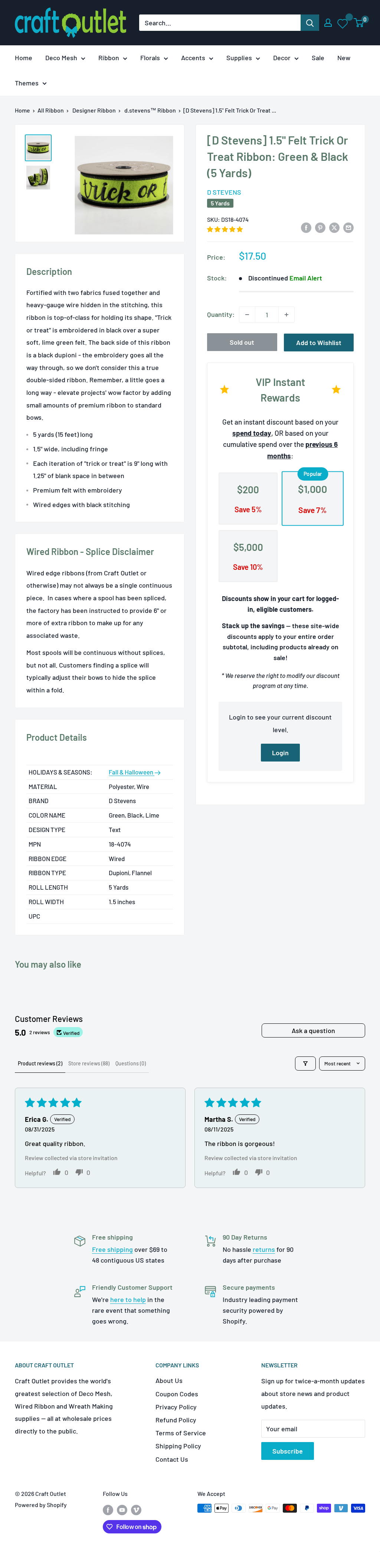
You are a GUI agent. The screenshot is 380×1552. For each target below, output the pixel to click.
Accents (193, 57)
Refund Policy (175, 1420)
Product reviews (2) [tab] (40, 1063)
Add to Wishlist (318, 342)
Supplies (239, 57)
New (343, 57)
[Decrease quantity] (247, 314)
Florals (150, 57)
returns (264, 1249)
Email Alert (305, 278)
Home (23, 57)
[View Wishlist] (343, 22)
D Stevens (224, 192)
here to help (128, 1299)
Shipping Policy (178, 1446)
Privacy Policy (176, 1407)
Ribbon (108, 57)
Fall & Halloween (131, 772)
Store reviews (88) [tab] (88, 1063)
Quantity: (221, 314)
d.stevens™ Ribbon (150, 110)
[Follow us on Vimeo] (136, 1509)
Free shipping (112, 1249)
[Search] (310, 22)
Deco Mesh (61, 57)
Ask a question (313, 1030)
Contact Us (171, 1459)
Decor (282, 57)
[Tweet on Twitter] (334, 227)
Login (280, 753)
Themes (27, 83)
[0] (359, 22)
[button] (225, 229)
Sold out (242, 342)
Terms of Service (180, 1433)
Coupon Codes (176, 1394)
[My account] (328, 23)
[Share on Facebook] (306, 227)
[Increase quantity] (286, 314)
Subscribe (287, 1451)
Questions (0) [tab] (130, 1063)
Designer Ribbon (94, 110)
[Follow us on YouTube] (122, 1509)
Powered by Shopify (41, 1504)
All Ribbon (50, 110)
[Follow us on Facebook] (108, 1509)
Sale (318, 57)
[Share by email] (348, 227)
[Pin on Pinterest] (320, 227)
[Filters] (305, 1063)
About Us (169, 1380)
